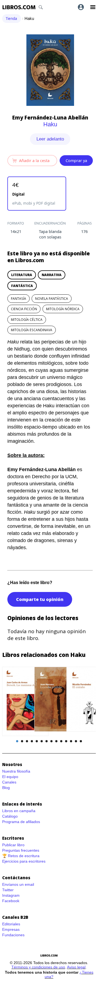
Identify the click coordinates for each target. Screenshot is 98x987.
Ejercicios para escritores (23, 861)
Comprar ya (76, 160)
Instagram (11, 895)
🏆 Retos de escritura (20, 856)
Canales (9, 782)
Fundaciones (13, 935)
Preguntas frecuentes (20, 850)
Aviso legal (76, 967)
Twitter (8, 890)
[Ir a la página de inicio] (19, 7)
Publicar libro (13, 845)
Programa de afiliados (21, 821)
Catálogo (10, 816)
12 (71, 741)
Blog (6, 787)
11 (66, 741)
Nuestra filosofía (16, 771)
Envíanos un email (18, 884)
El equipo (10, 776)
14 (81, 741)
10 (61, 741)
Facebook (10, 901)
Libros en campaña (18, 811)
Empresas (11, 929)
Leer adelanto (50, 139)
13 (76, 741)
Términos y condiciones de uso (38, 967)
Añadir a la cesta (34, 160)
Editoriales (11, 924)
